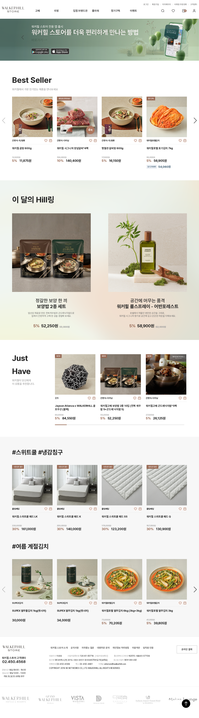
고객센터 (193, 4)
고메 (37, 10)
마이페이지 (166, 4)
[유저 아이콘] (194, 11)
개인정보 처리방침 (120, 647)
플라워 (95, 10)
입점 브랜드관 (80, 10)
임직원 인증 (148, 647)
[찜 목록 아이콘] (173, 11)
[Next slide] (195, 120)
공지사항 (75, 647)
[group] (75, 387)
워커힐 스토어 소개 (59, 647)
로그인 (145, 4)
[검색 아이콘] (163, 11)
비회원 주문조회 (180, 4)
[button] (176, 38)
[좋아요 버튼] (46, 141)
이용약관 (136, 647)
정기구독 (115, 10)
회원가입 (155, 4)
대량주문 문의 (103, 647)
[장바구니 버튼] (51, 141)
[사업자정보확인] (101, 656)
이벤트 (133, 10)
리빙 (56, 10)
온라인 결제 (187, 649)
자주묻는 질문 (88, 647)
